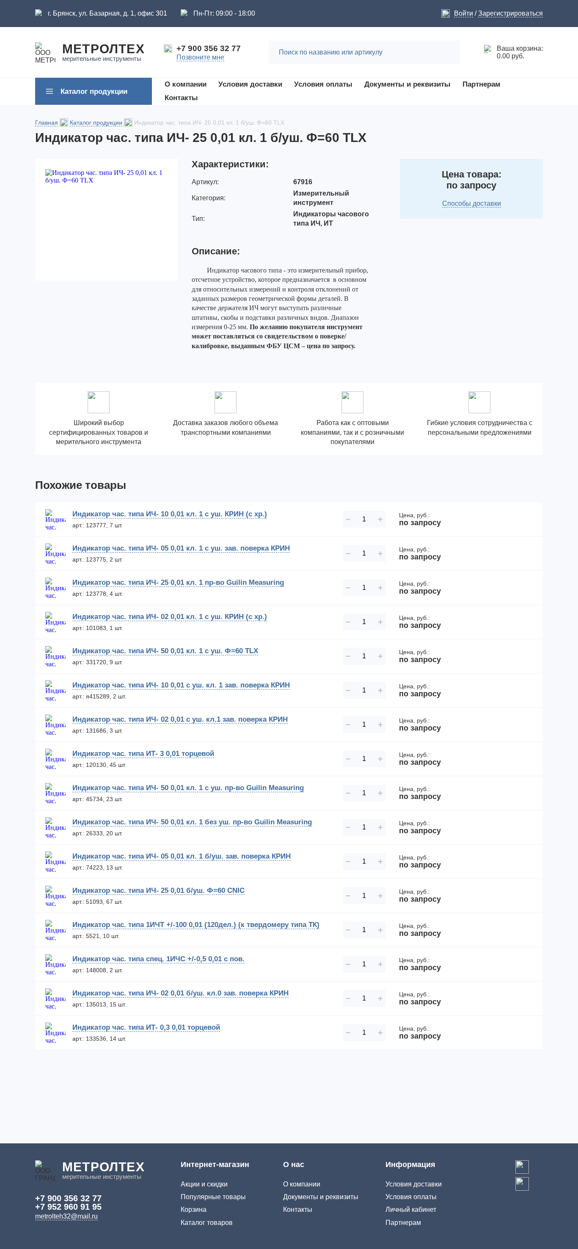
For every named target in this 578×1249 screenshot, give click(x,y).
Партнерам (403, 1222)
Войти (463, 13)
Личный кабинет (410, 1209)
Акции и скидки (204, 1184)
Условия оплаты (411, 1196)
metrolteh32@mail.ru (66, 1216)
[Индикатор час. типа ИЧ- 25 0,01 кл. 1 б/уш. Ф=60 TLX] (106, 219)
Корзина (193, 1209)
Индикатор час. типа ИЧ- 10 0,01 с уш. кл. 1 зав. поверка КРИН (181, 685)
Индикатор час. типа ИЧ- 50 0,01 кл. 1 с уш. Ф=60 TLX (165, 651)
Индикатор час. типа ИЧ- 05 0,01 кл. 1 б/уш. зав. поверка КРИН (181, 856)
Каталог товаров (207, 1222)
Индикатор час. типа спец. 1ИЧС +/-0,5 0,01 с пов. (158, 959)
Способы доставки (471, 203)
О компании (301, 1184)
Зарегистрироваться (510, 13)
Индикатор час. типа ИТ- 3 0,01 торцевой (143, 754)
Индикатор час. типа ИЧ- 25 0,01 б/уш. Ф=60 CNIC (158, 890)
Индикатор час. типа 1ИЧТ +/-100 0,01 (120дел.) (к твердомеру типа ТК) (195, 925)
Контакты (297, 1209)
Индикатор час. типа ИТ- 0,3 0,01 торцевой (146, 1027)
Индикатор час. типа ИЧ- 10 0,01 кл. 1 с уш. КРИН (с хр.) (169, 514)
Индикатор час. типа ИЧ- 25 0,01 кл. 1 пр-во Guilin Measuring (178, 582)
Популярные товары (213, 1196)
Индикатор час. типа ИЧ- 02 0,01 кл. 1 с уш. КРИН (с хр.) (169, 617)
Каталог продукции (96, 122)
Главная (46, 122)
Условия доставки (413, 1184)
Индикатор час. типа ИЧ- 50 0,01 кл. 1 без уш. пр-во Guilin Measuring (192, 822)
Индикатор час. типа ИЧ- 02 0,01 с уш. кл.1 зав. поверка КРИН (180, 719)
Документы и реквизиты (320, 1196)
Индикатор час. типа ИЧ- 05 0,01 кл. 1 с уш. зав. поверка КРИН (181, 548)
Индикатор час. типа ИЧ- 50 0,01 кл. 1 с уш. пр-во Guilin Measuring (188, 788)
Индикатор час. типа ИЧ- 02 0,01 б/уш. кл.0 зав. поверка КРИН (180, 993)
